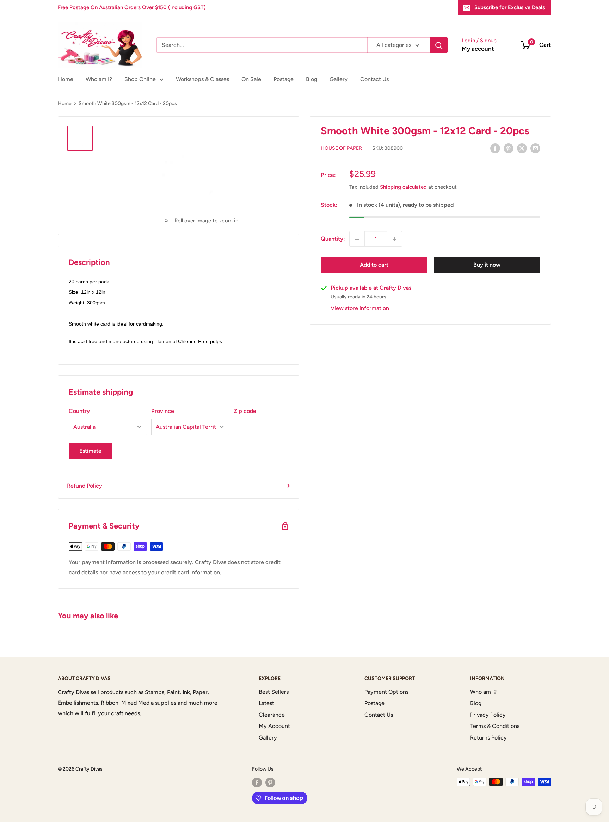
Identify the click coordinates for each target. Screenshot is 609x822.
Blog (311, 79)
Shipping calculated (403, 187)
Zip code (245, 411)
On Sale (251, 79)
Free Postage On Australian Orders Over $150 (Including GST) (132, 7)
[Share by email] (535, 148)
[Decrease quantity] (357, 239)
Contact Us (374, 79)
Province (162, 411)
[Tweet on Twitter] (522, 148)
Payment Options (386, 691)
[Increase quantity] (394, 239)
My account (478, 48)
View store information (360, 308)
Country (79, 411)
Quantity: (333, 239)
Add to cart (374, 265)
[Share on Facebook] (495, 148)
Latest (266, 703)
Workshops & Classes (202, 79)
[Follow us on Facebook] (257, 782)
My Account (274, 726)
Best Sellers (274, 691)
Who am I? (99, 79)
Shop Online (140, 79)
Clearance (272, 714)
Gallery (339, 79)
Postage (283, 79)
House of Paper (341, 149)
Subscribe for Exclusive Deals (509, 7)
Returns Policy (488, 737)
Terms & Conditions (494, 726)
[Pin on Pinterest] (508, 148)
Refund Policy (84, 485)
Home (65, 79)
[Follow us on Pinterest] (270, 782)
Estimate (90, 450)
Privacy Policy (488, 714)
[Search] (439, 45)
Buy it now (486, 265)
